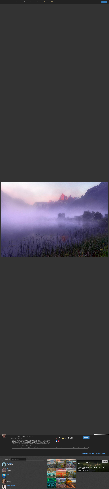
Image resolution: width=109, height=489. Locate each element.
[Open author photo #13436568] (61, 482)
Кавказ (28, 445)
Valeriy (8, 474)
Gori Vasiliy (9, 468)
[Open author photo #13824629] (71, 463)
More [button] (38, 1)
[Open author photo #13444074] (51, 482)
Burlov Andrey (10, 463)
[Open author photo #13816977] (51, 473)
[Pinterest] (58, 441)
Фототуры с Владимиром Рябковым (19, 445)
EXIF (23, 459)
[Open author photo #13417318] (71, 482)
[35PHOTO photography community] (8, 2)
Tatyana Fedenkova (11, 485)
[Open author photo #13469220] (71, 473)
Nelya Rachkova (10, 480)
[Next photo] (107, 212)
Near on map (15, 459)
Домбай (32, 445)
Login (98, 1)
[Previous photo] (1, 212)
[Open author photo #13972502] (51, 463)
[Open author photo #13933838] (61, 463)
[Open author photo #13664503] (61, 473)
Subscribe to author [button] (86, 438)
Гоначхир (37, 445)
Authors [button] (25, 1)
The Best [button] (32, 1)
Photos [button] (18, 1)
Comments (7, 459)
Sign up (104, 1)
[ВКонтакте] (56, 441)
